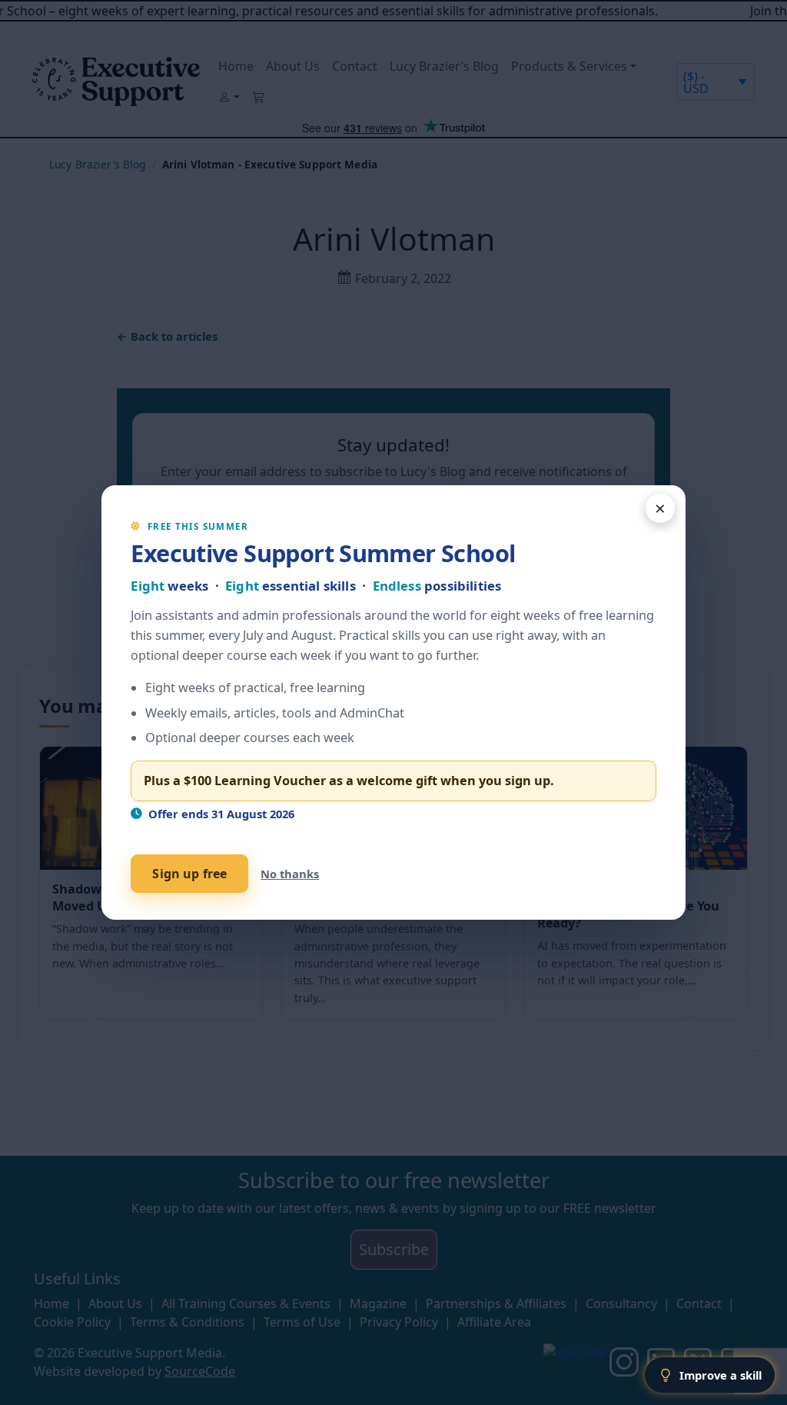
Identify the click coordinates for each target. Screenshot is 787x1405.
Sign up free (189, 873)
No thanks (290, 873)
